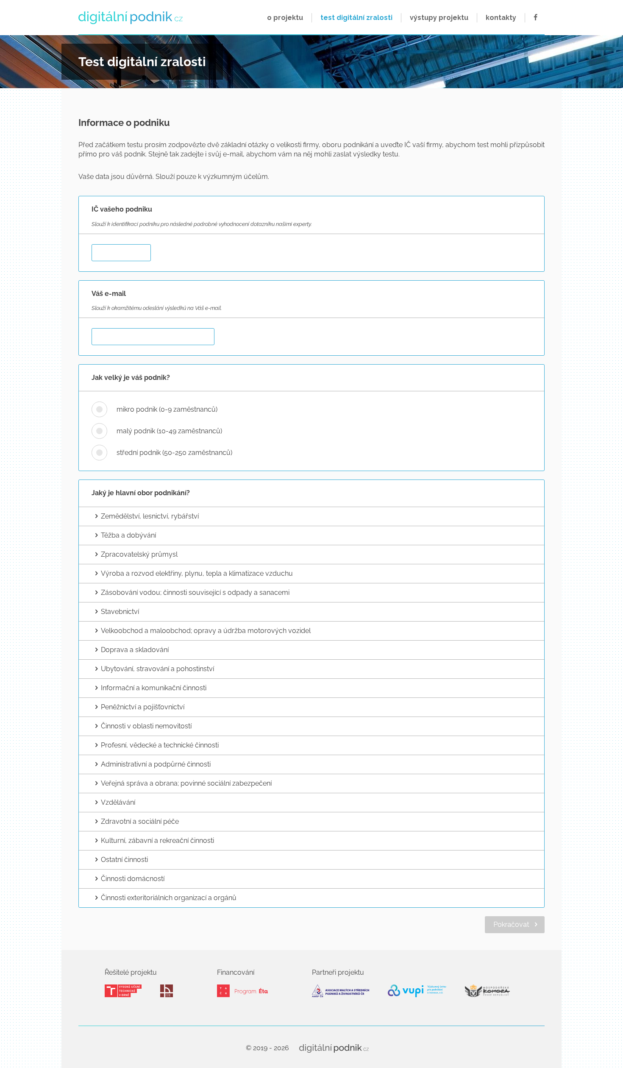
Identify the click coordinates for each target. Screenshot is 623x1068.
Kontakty (501, 18)
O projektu (285, 18)
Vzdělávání (118, 802)
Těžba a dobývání (128, 535)
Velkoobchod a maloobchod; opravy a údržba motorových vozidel (206, 631)
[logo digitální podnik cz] (131, 17)
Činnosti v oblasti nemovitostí (146, 726)
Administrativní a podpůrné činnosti (156, 764)
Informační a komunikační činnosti (153, 688)
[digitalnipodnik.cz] (334, 1048)
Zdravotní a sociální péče (140, 821)
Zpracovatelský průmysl (139, 554)
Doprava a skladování (135, 650)
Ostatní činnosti (124, 860)
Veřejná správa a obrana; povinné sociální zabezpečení (186, 783)
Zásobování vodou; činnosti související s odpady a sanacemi (195, 592)
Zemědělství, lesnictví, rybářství (150, 516)
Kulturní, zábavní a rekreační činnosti (157, 841)
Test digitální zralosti (356, 18)
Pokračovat (511, 924)
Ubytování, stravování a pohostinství (157, 669)
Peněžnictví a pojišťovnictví (142, 707)
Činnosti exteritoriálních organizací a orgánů (168, 898)
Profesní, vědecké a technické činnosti (160, 745)
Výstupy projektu (439, 18)
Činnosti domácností (132, 879)
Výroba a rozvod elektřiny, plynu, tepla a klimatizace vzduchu (197, 573)
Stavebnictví (120, 612)
